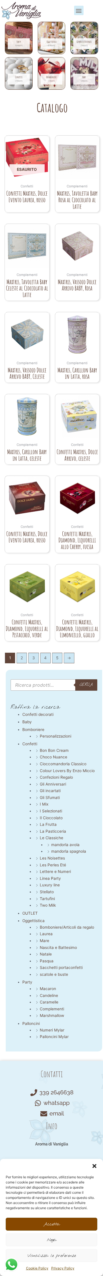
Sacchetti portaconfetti (61, 967)
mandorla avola (65, 844)
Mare (44, 940)
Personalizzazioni (55, 736)
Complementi (52, 1009)
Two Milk (48, 905)
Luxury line (50, 885)
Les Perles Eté (53, 865)
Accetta (51, 1224)
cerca (86, 684)
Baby (27, 722)
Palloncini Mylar (54, 1036)
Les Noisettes (52, 858)
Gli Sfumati (50, 797)
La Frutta (48, 824)
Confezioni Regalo (56, 777)
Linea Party (50, 878)
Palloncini (31, 1023)
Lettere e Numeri (55, 871)
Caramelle (49, 1002)
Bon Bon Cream (54, 750)
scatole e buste (54, 974)
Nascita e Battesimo (58, 947)
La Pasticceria (53, 831)
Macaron (48, 988)
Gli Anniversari (53, 784)
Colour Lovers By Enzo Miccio (67, 770)
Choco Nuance (53, 757)
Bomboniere (33, 729)
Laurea (46, 934)
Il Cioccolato (51, 818)
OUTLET (30, 913)
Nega (51, 1240)
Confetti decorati (38, 714)
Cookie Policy (37, 1268)
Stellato (47, 892)
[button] (94, 1166)
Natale (46, 954)
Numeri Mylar (52, 1030)
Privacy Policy (62, 1268)
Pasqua (47, 961)
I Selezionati (51, 811)
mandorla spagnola (68, 851)
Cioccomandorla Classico (63, 764)
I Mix (44, 804)
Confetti (29, 744)
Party (27, 982)
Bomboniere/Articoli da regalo (67, 927)
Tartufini (47, 898)
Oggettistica (33, 920)
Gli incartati (50, 790)
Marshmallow (52, 1015)
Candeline (49, 995)
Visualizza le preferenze (51, 1256)
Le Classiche (51, 838)
